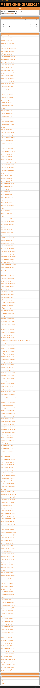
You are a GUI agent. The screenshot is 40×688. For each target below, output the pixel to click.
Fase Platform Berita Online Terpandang (7, 148)
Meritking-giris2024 (4, 0)
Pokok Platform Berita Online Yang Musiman (8, 548)
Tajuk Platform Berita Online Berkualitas (7, 597)
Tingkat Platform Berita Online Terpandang (7, 626)
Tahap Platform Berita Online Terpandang (7, 594)
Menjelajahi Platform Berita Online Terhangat (8, 427)
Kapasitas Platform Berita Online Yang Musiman (8, 261)
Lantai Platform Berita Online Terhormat (7, 310)
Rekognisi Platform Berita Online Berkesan (7, 553)
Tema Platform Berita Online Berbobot (7, 615)
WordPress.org (3, 683)
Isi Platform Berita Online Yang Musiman (7, 216)
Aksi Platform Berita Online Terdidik (6, 38)
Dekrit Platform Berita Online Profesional (7, 126)
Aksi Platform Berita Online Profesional (7, 37)
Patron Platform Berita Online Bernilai (6, 505)
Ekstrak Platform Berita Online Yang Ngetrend (8, 135)
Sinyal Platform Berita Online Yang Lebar (7, 580)
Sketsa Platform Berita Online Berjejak (7, 583)
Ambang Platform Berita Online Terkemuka (7, 45)
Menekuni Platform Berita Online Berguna (7, 362)
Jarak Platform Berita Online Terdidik (6, 229)
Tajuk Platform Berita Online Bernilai (6, 600)
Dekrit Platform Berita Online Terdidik (6, 127)
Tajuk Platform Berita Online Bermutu (6, 599)
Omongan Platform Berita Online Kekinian (7, 483)
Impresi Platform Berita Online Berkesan (7, 189)
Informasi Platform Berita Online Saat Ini (7, 197)
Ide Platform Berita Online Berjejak (6, 175)
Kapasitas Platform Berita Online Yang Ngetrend (8, 262)
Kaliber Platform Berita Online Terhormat (7, 246)
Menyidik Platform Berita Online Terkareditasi (8, 442)
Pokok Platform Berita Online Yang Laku (7, 545)
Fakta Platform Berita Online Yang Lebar (7, 140)
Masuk (2, 678)
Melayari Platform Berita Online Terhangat (7, 318)
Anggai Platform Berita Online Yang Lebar (7, 51)
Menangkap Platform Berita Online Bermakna (8, 351)
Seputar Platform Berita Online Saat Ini (7, 567)
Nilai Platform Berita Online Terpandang (7, 473)
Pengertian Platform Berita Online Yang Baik (8, 516)
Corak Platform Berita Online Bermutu (7, 108)
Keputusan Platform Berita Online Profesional (8, 265)
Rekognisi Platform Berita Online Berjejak (7, 551)
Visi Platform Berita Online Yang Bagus (7, 642)
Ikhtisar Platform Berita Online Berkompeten (8, 181)
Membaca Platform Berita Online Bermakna (7, 337)
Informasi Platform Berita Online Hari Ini (7, 194)
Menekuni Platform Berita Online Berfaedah (7, 361)
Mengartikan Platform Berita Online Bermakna (8, 383)
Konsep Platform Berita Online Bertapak (7, 292)
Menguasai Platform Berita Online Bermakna (8, 421)
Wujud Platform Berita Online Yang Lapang (7, 667)
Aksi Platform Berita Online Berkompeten (7, 35)
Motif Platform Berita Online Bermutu (6, 453)
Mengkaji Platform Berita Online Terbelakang (8, 413)
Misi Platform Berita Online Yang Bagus (7, 445)
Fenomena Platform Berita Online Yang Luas (8, 154)
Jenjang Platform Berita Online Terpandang (7, 237)
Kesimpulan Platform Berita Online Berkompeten (8, 270)
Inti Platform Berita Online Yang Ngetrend (7, 205)
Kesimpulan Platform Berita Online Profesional (8, 272)
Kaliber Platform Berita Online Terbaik (7, 245)
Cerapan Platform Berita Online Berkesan (7, 94)
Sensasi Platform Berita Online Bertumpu (7, 562)
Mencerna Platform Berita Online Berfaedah (7, 354)
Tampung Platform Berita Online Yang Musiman (8, 605)
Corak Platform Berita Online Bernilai (6, 110)
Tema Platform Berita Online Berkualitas (7, 616)
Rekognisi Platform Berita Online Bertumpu (7, 556)
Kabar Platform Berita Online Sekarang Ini (7, 243)
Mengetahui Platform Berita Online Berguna (7, 400)
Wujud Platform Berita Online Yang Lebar (7, 669)
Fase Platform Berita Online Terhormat (7, 145)
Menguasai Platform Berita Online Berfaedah (8, 418)
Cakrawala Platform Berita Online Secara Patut (8, 80)
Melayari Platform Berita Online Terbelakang (7, 316)
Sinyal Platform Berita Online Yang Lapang (7, 578)
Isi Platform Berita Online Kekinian (6, 208)
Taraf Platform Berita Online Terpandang (7, 613)
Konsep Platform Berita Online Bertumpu (7, 294)
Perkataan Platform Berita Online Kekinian (7, 521)
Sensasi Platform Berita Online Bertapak (7, 561)
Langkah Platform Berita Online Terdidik (7, 305)
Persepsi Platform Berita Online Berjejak (7, 526)
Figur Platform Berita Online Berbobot (6, 156)
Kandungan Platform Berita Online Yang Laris (8, 253)
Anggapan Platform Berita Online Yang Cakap (8, 59)
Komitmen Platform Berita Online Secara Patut (8, 283)
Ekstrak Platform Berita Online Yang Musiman (8, 134)
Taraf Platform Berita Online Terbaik (6, 608)
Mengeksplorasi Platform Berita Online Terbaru (12, 11)
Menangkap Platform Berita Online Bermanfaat (8, 353)
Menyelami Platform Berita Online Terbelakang (8, 432)
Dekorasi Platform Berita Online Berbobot (7, 118)
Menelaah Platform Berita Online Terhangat (7, 370)
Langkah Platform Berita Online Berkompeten (8, 302)
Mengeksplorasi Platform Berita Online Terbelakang (9, 394)
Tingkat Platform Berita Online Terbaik (7, 621)
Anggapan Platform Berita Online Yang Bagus (8, 56)
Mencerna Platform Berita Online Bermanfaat (8, 359)
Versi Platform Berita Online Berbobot (6, 634)
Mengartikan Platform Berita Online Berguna (7, 381)
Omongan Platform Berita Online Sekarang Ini (8, 486)
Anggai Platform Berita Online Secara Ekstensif (8, 48)
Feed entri (2, 680)
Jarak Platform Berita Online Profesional (7, 227)
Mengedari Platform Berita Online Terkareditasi (8, 391)
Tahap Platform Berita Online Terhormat (7, 591)
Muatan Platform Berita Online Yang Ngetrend (8, 461)
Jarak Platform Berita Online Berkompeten (7, 226)
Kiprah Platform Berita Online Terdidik (7, 280)
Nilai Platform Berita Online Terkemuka (7, 472)
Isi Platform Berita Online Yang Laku (6, 213)
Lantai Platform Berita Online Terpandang (7, 313)
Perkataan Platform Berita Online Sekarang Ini (8, 524)
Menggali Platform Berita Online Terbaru (7, 405)
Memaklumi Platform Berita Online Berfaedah (8, 327)
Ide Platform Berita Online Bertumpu (6, 180)
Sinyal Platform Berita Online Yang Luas (7, 581)
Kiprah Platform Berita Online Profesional (7, 278)
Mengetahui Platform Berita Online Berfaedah (8, 399)
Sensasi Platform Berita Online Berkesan (7, 559)
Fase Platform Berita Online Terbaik (6, 143)
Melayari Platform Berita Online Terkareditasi (8, 319)
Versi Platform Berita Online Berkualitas (7, 635)
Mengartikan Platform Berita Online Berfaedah (8, 380)
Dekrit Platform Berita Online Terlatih (6, 129)
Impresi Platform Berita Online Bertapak (7, 191)
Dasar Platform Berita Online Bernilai (6, 116)
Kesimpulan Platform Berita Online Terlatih (7, 275)
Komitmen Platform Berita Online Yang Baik (7, 286)
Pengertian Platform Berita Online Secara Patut (8, 513)
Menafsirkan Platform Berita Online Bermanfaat (8, 346)
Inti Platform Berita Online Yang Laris (6, 202)
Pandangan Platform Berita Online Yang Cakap (8, 499)
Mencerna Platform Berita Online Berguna (7, 356)
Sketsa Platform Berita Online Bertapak (7, 586)
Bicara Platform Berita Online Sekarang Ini (7, 78)
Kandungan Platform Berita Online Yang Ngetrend (8, 256)
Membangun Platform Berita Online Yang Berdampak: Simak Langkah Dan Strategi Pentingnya (15, 340)
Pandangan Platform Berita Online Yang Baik (8, 497)
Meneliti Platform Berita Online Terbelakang (7, 375)
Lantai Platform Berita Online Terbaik (6, 308)
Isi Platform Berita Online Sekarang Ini (7, 211)
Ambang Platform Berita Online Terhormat (7, 43)
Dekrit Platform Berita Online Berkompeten (7, 124)
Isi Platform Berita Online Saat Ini (6, 210)
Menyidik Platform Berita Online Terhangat (7, 440)
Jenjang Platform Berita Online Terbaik (7, 232)
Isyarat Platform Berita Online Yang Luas (7, 224)
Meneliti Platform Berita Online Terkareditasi (7, 378)
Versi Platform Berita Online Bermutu (6, 637)
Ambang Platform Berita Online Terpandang (7, 46)
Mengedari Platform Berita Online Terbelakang (8, 388)
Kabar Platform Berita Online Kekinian (7, 240)
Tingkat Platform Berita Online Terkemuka (7, 624)
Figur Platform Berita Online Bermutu (6, 159)
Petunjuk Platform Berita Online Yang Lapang (8, 534)
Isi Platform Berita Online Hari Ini (6, 207)
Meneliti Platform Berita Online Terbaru (7, 373)
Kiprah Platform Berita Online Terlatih (6, 281)
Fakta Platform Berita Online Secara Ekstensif (8, 137)
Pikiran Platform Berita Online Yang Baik (7, 542)
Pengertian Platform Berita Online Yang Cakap (8, 518)
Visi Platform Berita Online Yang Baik (6, 643)
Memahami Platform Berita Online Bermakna (8, 324)
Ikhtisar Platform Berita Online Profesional (7, 183)
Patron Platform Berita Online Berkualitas (7, 502)
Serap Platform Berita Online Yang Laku (7, 570)
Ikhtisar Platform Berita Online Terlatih (7, 186)
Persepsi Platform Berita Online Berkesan (7, 527)
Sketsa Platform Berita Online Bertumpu (7, 588)
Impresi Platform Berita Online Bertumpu (7, 192)
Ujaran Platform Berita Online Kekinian (7, 629)
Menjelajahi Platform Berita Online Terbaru (7, 424)
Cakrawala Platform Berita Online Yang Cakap (8, 84)
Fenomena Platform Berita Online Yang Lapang (8, 151)
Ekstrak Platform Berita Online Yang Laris (7, 132)
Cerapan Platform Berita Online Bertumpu (7, 97)
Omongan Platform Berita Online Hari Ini (7, 481)
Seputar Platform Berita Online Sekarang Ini (7, 569)
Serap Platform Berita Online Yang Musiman (8, 573)
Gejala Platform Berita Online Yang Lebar (7, 172)
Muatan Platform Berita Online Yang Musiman (8, 459)
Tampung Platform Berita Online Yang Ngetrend (8, 607)
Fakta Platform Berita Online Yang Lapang (7, 138)
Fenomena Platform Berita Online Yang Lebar (8, 153)
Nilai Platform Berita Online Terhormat (7, 470)
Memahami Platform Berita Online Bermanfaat (8, 326)
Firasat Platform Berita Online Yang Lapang (7, 164)
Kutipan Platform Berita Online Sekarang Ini (7, 300)
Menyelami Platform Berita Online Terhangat (8, 434)
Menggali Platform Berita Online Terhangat (7, 408)
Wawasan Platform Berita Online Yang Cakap (8, 664)
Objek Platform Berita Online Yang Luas (7, 480)
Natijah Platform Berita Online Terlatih (7, 467)
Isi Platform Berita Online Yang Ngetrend (7, 218)
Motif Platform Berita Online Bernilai (6, 454)
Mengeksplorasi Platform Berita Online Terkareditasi (9, 397)
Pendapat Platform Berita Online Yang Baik (7, 510)
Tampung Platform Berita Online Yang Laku (7, 602)
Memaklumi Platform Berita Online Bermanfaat (8, 332)
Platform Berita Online (10, 13)
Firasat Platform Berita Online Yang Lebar (7, 165)
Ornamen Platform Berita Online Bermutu (7, 491)
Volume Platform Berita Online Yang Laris (7, 648)
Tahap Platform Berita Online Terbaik (6, 589)
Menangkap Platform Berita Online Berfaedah (8, 348)
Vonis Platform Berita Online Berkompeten (7, 653)
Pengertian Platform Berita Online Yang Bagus (8, 515)
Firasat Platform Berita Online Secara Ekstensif (8, 162)
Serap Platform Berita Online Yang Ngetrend (7, 575)
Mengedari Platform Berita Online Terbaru (7, 386)
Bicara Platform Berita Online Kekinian (7, 75)
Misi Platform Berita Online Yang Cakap (7, 448)
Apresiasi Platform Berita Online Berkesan (7, 62)
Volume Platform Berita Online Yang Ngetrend (8, 651)
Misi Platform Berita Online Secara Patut (7, 443)
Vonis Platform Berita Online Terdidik (6, 656)
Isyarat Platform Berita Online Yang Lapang (7, 221)
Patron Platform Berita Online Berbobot (7, 500)
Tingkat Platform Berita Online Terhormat (7, 623)
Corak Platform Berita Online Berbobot (7, 105)
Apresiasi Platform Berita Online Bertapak (7, 64)
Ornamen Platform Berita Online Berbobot (7, 488)
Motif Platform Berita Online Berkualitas (7, 451)
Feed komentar (3, 681)
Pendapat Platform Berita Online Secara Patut (8, 507)
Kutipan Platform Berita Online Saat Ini (7, 299)
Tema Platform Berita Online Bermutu (6, 618)
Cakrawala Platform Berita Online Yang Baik (7, 83)
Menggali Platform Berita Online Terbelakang (8, 407)
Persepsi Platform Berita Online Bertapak (7, 529)
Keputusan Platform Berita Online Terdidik (7, 267)
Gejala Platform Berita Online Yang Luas (7, 173)
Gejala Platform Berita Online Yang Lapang (7, 170)
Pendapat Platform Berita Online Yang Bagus (8, 508)
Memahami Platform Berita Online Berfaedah (8, 321)
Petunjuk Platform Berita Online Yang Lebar (7, 535)
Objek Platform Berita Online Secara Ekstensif (8, 475)
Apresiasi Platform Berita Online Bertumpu (7, 65)
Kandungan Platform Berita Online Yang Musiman (8, 254)
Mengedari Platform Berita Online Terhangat (7, 389)
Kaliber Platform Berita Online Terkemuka (7, 248)
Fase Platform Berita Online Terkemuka (7, 146)
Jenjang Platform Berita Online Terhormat (7, 234)
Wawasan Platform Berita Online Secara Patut (8, 659)
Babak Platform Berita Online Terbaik (6, 67)
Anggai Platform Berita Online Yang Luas (7, 53)
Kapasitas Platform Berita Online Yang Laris (7, 259)
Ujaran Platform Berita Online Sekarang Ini (7, 632)
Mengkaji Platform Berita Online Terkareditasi (8, 416)
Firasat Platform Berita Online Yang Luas (7, 167)
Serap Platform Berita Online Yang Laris (7, 572)
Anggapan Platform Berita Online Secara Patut (8, 54)
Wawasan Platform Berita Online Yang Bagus (8, 661)
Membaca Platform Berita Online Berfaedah (7, 334)
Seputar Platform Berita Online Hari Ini (7, 564)
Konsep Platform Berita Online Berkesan (7, 291)
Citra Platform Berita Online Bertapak (6, 102)
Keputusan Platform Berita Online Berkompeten (8, 264)
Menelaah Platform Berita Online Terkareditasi (8, 372)
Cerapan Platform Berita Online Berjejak (7, 92)
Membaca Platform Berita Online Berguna (7, 335)
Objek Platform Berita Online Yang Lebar (7, 478)
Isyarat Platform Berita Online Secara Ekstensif (8, 219)
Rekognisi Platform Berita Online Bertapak (7, 554)
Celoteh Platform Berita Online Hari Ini (7, 86)
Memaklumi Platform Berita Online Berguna (7, 329)
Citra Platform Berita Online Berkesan (7, 100)
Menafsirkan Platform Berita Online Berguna (7, 343)
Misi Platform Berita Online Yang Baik (7, 446)
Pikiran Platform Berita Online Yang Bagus (7, 540)
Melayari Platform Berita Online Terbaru (7, 315)
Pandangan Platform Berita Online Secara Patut (8, 494)
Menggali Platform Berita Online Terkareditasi (8, 410)
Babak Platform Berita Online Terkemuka (7, 70)
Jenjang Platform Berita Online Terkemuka (7, 235)
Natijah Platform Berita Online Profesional (7, 464)
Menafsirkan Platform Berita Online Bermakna (8, 345)
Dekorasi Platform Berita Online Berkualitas (7, 119)
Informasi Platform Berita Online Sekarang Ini (8, 199)
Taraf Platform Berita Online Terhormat (7, 610)
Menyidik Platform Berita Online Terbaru (7, 437)
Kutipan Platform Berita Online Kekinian (7, 297)
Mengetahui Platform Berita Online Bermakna (8, 402)
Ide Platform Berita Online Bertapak (6, 178)
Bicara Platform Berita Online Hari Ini (6, 73)
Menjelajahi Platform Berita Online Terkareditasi (8, 429)
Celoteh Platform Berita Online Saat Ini (7, 89)
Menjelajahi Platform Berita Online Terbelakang (8, 426)
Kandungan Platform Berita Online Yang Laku (8, 251)
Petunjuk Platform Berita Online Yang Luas (7, 537)
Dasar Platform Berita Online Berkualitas (7, 113)
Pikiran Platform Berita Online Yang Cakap (7, 543)
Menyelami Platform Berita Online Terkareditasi (8, 435)
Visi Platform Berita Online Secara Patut (7, 640)
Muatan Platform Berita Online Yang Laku (7, 456)
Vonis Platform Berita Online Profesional (7, 654)
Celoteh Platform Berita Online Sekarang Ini (7, 91)
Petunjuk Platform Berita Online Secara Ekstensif (8, 532)
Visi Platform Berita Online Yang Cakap (7, 645)
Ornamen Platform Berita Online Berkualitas (7, 489)
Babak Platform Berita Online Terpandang (7, 72)
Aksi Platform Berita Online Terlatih (6, 40)
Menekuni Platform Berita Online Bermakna (7, 364)
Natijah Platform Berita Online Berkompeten (7, 462)
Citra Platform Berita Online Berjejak (6, 99)
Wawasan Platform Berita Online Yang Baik (7, 662)
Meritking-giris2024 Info (35, 687)
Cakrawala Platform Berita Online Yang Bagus (8, 81)
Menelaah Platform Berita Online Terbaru (7, 367)
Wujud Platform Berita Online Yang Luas (7, 670)
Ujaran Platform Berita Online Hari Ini (6, 627)
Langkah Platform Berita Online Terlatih (7, 307)
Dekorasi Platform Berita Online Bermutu (7, 121)
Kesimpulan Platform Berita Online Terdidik (7, 273)
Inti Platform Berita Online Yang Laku (6, 200)
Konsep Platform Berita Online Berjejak (7, 289)
